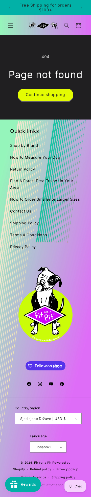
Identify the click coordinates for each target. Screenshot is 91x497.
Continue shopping (45, 94)
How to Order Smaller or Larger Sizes (45, 199)
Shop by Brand (24, 145)
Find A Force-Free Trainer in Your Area (41, 184)
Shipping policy (63, 477)
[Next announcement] (81, 7)
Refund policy (40, 469)
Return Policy (22, 169)
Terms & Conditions (28, 235)
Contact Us (20, 211)
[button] (10, 25)
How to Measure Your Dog (35, 157)
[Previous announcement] (9, 7)
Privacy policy (67, 469)
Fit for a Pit (43, 462)
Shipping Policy (24, 223)
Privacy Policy (23, 247)
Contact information (48, 485)
